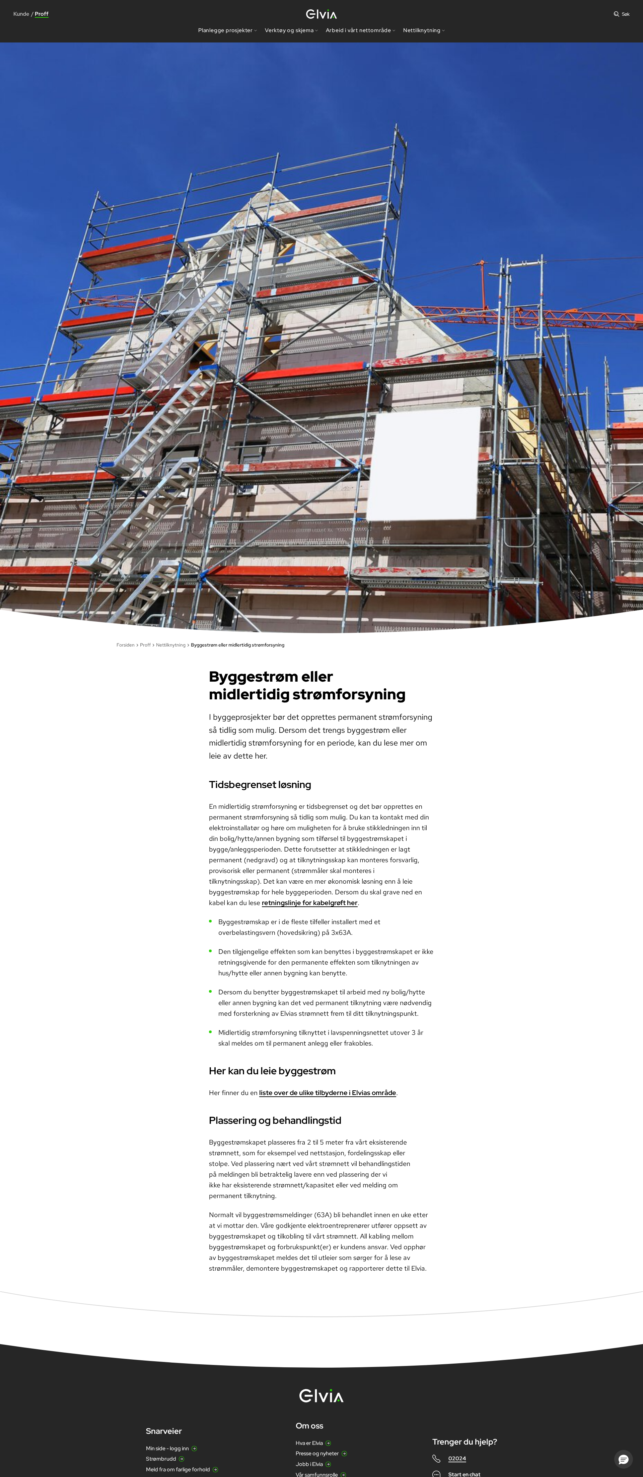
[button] (623, 1459)
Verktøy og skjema (289, 30)
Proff (145, 645)
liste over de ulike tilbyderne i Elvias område (327, 1092)
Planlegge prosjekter (225, 30)
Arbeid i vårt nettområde (358, 30)
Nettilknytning (422, 30)
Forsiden (126, 645)
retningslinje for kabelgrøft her (310, 902)
